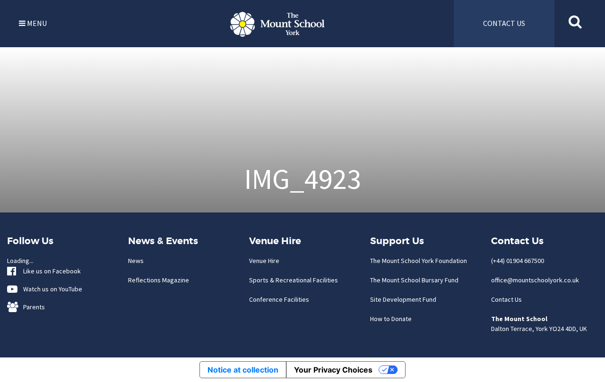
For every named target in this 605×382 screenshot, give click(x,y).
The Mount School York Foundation (418, 260)
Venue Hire (264, 260)
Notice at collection (242, 369)
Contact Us (506, 299)
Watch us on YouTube (50, 289)
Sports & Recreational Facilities (293, 280)
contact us (504, 23)
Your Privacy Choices (333, 369)
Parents (32, 307)
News (136, 260)
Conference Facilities (279, 299)
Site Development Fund (403, 299)
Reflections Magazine (158, 280)
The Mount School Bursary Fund (414, 280)
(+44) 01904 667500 (517, 260)
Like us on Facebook (50, 271)
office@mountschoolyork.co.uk (535, 280)
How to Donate (391, 318)
